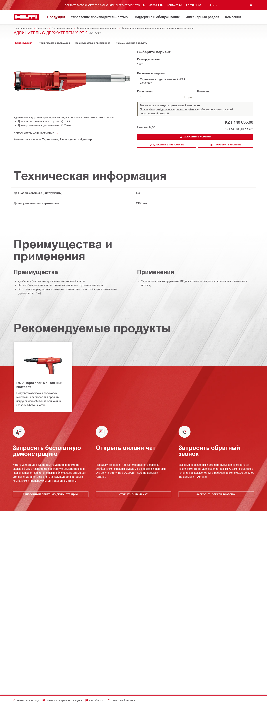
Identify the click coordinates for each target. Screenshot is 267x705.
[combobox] (229, 5)
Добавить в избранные (168, 144)
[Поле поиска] (250, 5)
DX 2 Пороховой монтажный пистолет (39, 385)
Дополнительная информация (34, 133)
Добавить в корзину (197, 136)
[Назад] (26, 17)
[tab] (23, 43)
